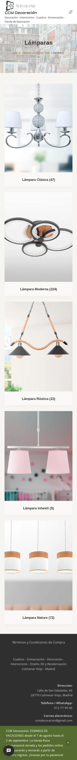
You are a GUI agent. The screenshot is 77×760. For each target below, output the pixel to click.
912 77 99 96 (63, 708)
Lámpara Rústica (38, 399)
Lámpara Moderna (38, 289)
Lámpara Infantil (38, 508)
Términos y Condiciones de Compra (38, 642)
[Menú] (70, 12)
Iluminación (41, 53)
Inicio (17, 53)
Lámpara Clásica (38, 180)
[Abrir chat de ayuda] (8, 750)
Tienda (27, 53)
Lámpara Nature (38, 618)
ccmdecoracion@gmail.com (53, 720)
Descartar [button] (68, 743)
